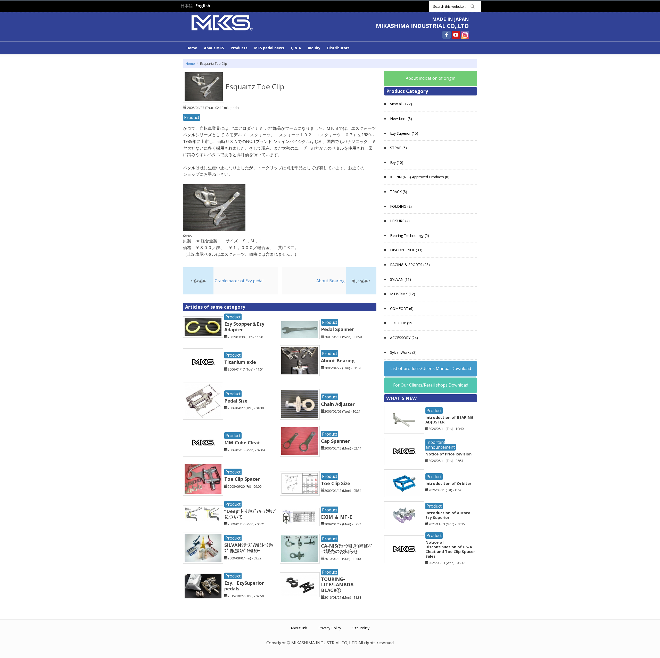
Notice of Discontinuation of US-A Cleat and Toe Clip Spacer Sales (450, 549)
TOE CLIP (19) (402, 322)
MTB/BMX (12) (402, 293)
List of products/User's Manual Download (430, 368)
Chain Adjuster (338, 404)
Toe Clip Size (335, 483)
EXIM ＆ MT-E (336, 517)
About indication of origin (430, 78)
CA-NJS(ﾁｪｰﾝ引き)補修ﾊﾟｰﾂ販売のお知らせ (347, 549)
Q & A (296, 47)
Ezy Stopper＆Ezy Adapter (244, 327)
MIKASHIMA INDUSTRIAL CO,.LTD (422, 25)
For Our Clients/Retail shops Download (430, 385)
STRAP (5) (398, 147)
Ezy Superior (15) (404, 133)
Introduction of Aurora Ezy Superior (447, 515)
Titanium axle (240, 362)
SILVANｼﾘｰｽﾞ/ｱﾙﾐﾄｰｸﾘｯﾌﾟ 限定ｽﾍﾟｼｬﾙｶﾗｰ (248, 548)
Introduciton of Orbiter (448, 483)
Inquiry (314, 47)
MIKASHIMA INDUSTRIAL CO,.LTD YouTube (456, 35)
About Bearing (338, 360)
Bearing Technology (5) (409, 235)
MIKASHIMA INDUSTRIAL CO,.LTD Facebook (446, 35)
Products (239, 47)
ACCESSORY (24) (404, 337)
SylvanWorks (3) (403, 352)
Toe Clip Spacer (242, 479)
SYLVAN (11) (400, 279)
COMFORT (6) (402, 308)
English (202, 6)
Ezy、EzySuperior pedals (244, 586)
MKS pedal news (269, 47)
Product (191, 117)
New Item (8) (401, 118)
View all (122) (401, 103)
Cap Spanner (335, 441)
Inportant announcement (440, 444)
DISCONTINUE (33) (406, 249)
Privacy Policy (329, 627)
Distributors (338, 47)
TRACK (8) (398, 191)
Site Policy (360, 627)
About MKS (214, 47)
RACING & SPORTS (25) (410, 264)
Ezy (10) (396, 162)
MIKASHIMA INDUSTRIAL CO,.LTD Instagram (465, 35)
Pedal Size (236, 401)
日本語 (186, 6)
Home (191, 47)
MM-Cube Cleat (242, 442)
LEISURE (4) (400, 220)
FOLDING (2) (401, 206)
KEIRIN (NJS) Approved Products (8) (419, 176)
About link (299, 627)
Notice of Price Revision (448, 453)
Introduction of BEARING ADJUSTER (449, 419)
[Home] (222, 22)
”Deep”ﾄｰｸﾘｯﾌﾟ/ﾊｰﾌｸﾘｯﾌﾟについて (250, 514)
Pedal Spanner (337, 329)
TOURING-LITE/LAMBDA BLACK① (339, 584)
